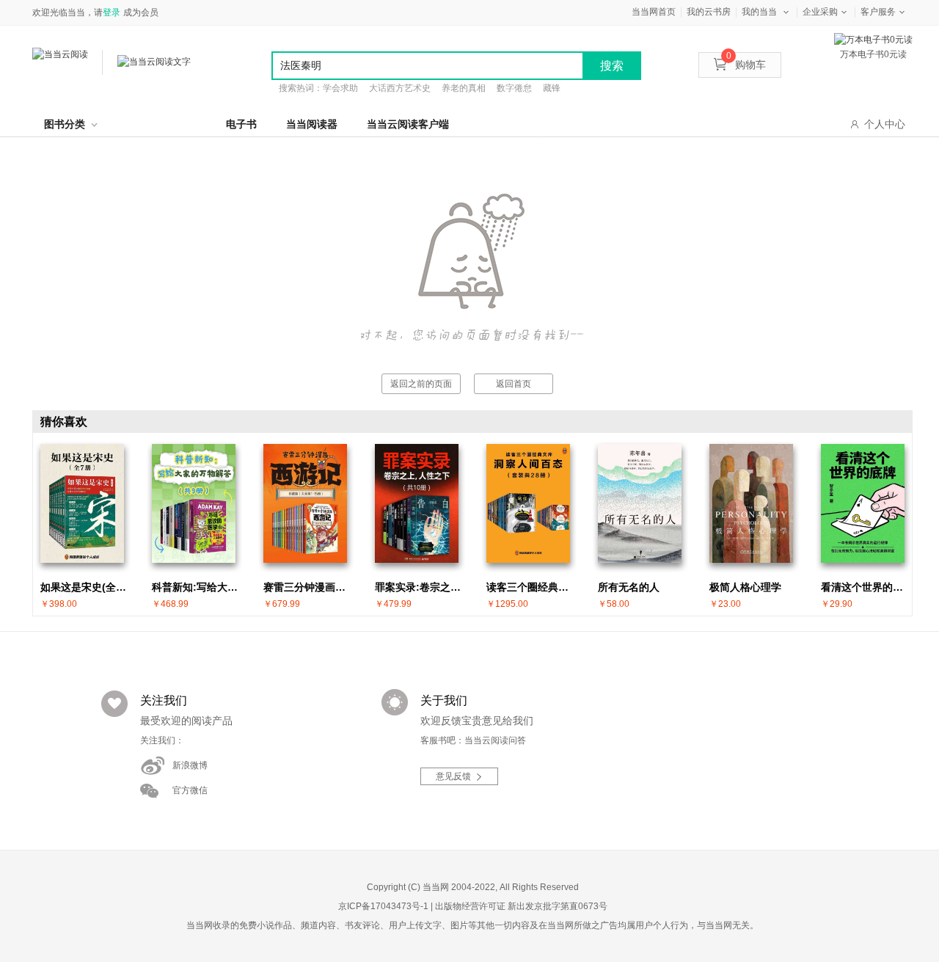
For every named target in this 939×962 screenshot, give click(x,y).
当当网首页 (654, 12)
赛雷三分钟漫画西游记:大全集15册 (308, 587)
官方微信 (190, 790)
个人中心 (884, 124)
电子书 (241, 124)
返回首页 (513, 384)
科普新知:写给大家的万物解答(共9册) (197, 587)
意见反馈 (453, 776)
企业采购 (820, 12)
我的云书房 (709, 12)
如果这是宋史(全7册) (85, 587)
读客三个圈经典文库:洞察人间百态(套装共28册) (531, 587)
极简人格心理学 (745, 587)
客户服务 (878, 12)
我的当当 (759, 12)
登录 (111, 12)
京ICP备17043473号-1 (383, 906)
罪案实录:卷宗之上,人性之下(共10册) (420, 587)
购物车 (746, 64)
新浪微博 (190, 765)
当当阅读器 (311, 124)
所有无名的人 (629, 587)
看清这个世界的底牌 (866, 587)
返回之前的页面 (421, 384)
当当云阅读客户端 (408, 124)
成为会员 (140, 12)
